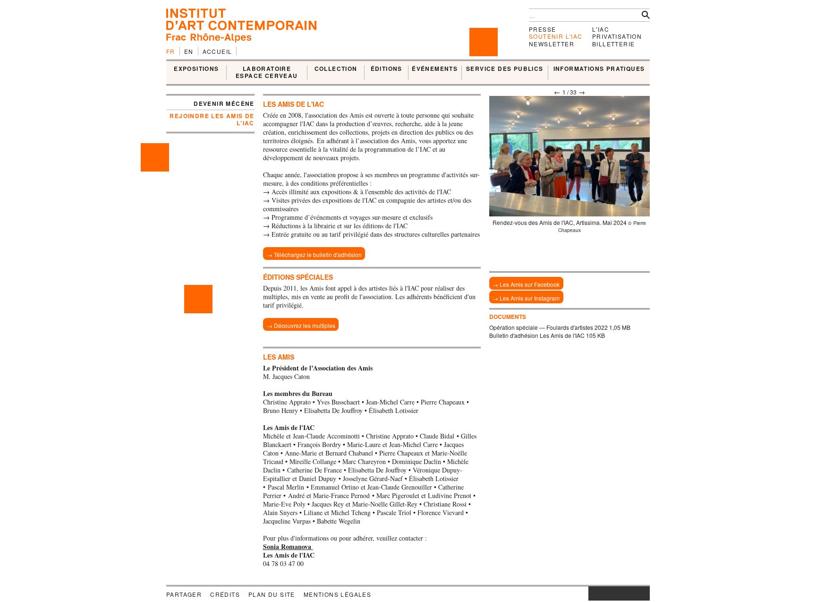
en (189, 51)
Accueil (217, 51)
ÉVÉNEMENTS (435, 69)
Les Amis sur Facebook (530, 284)
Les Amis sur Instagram (530, 298)
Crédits (225, 594)
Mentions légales (337, 594)
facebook (602, 593)
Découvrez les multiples (304, 325)
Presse (542, 29)
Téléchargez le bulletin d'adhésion (318, 254)
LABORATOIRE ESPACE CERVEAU (267, 72)
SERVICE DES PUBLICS (505, 69)
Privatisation (617, 36)
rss (643, 593)
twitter (614, 593)
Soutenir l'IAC (556, 36)
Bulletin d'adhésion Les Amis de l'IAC (537, 335)
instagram (593, 593)
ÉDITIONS (386, 69)
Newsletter (551, 44)
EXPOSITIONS (196, 69)
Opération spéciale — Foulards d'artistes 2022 (548, 327)
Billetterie (613, 44)
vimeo (628, 593)
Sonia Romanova (288, 546)
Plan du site (271, 594)
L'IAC (600, 29)
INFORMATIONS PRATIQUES (599, 69)
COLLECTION (335, 69)
